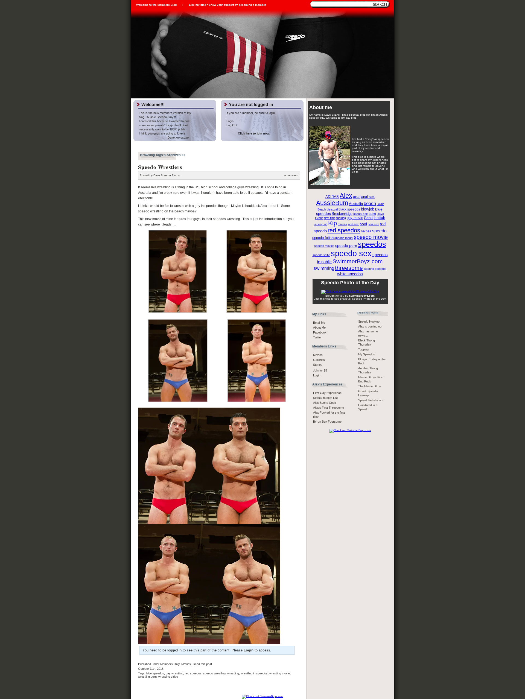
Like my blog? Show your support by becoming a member (227, 4)
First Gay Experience (327, 392)
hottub (379, 218)
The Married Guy (369, 386)
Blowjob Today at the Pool (372, 361)
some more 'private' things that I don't (163, 125)
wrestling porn (147, 676)
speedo (379, 230)
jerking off (320, 224)
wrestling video (168, 676)
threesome (349, 268)
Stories (317, 364)
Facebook (319, 332)
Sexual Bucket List (325, 397)
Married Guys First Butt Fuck (370, 379)
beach (370, 203)
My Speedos (366, 354)
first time (330, 218)
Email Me (319, 322)
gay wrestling (174, 673)
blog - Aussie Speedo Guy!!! (157, 117)
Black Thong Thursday (366, 342)
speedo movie (371, 237)
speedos (372, 244)
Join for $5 (320, 370)
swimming (324, 268)
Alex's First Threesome (328, 407)
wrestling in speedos (254, 673)
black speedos (349, 209)
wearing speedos (375, 268)
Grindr (369, 218)
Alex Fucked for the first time (329, 414)
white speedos (350, 273)
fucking (341, 218)
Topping (363, 349)
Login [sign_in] (316, 375)
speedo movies (324, 245)
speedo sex (351, 253)
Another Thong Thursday (368, 370)
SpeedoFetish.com (370, 400)
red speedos (193, 673)
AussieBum (332, 203)
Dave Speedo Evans (166, 175)
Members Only (170, 664)
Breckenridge (342, 214)
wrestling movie (279, 673)
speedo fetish (323, 238)
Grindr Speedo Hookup (368, 393)
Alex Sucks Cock (324, 402)
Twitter (317, 337)
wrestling (233, 673)
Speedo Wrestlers (160, 167)
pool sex (373, 224)
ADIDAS (332, 197)
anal (356, 197)
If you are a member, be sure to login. (251, 113)
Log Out (231, 125)
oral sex (353, 224)
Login (230, 121)
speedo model (343, 237)
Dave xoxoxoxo (164, 137)
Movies (186, 664)
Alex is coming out (370, 326)
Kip (332, 223)
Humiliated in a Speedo (367, 407)
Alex (346, 195)
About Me (319, 327)
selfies (366, 231)
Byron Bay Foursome (327, 421)
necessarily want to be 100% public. (162, 129)
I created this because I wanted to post (164, 121)
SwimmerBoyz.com (357, 261)
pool (363, 224)
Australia (356, 204)
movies (342, 224)
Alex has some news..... (368, 333)
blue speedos (155, 673)
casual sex (360, 213)
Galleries (319, 359)
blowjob (367, 209)
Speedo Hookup (369, 321)
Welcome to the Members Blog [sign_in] (156, 4)
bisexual (332, 209)
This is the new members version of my (165, 113)
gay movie (355, 218)
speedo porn (346, 246)
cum (372, 214)
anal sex (368, 197)
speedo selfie (321, 255)
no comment (290, 175)
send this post (202, 664)
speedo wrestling (214, 673)
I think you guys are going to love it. (162, 133)
